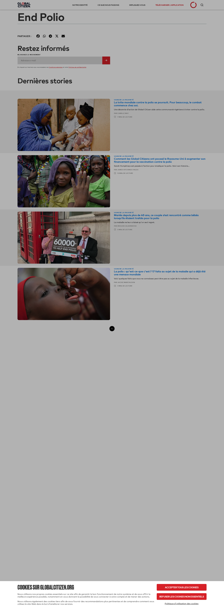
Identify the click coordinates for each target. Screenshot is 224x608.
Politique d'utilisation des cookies (181, 603)
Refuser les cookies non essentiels (181, 596)
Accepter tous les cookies (181, 587)
